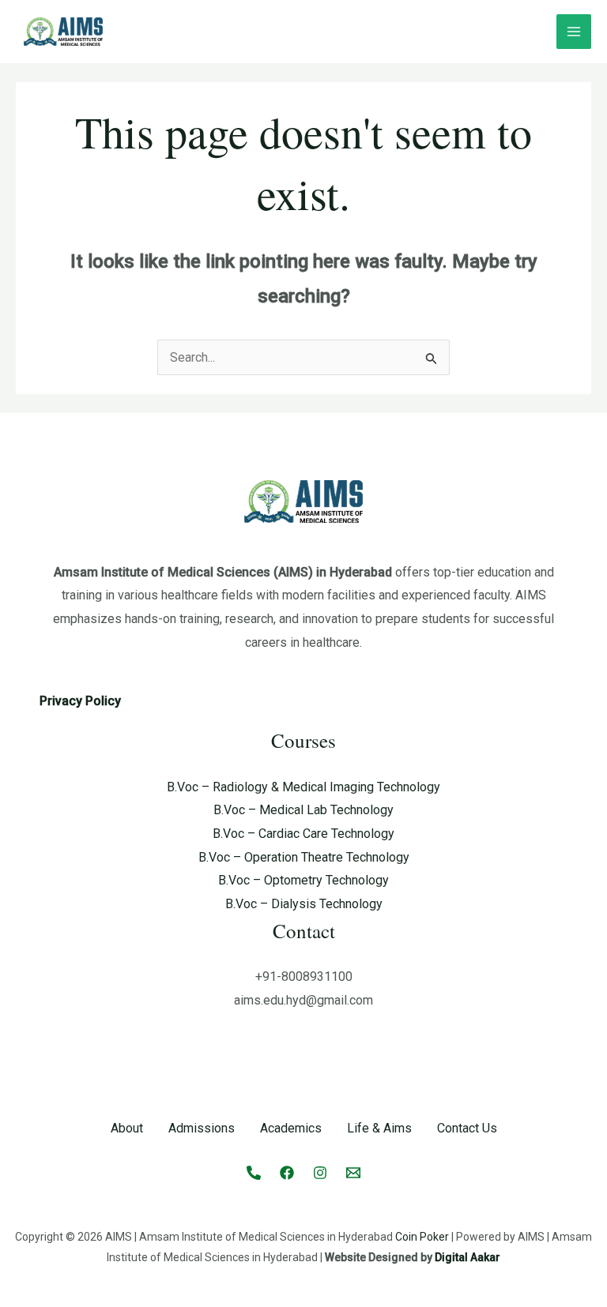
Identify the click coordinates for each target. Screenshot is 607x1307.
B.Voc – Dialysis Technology (304, 903)
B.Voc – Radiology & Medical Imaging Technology (303, 786)
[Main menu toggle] (573, 31)
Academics (291, 1128)
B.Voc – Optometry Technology (303, 880)
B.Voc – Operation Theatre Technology (303, 857)
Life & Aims (379, 1128)
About (127, 1128)
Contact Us (467, 1128)
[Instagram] (320, 1173)
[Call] (254, 1173)
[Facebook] (287, 1173)
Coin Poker (422, 1236)
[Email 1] (353, 1173)
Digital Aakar (467, 1257)
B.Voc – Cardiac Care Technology (303, 833)
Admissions (201, 1128)
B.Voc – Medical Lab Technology (303, 809)
